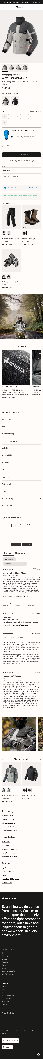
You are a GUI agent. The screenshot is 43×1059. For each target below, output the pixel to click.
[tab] (21, 553)
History (4, 989)
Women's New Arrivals (9, 856)
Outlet (4, 875)
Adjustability (7, 455)
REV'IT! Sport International (13, 1052)
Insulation (6, 426)
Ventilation (6, 419)
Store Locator (6, 1001)
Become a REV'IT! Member (30, 2)
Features (5, 477)
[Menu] (3, 7)
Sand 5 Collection (8, 871)
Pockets (5, 462)
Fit (3, 470)
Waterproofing (8, 434)
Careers (4, 992)
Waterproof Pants (8, 819)
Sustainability (7, 498)
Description (7, 170)
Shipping (5, 956)
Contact (4, 968)
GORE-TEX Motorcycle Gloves (12, 830)
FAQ (3, 953)
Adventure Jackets (8, 823)
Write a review (27, 545)
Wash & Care (7, 505)
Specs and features (10, 176)
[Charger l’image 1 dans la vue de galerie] (21, 36)
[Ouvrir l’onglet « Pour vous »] (38, 1054)
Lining (4, 491)
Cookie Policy (5, 1030)
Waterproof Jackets (8, 815)
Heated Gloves (7, 883)
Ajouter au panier (21, 154)
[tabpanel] (21, 634)
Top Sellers (5, 868)
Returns (4, 959)
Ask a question (16, 545)
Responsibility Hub (8, 995)
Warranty (5, 962)
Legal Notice (5, 1033)
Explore (4, 1004)
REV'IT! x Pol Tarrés (8, 845)
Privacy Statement (17, 1030)
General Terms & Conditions (31, 1030)
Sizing (4, 965)
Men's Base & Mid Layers (10, 879)
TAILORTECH (6, 998)
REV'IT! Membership (9, 974)
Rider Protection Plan (9, 971)
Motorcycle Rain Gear (9, 827)
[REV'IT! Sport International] (21, 7)
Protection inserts (9, 441)
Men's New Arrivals (8, 853)
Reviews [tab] (9, 553)
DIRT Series (6, 842)
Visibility (5, 448)
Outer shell (6, 484)
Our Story (5, 986)
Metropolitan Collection (9, 849)
